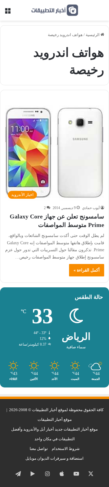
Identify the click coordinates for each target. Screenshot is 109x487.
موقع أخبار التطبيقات (55, 419)
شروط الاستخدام (66, 448)
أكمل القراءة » (87, 270)
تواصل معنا (39, 448)
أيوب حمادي (91, 208)
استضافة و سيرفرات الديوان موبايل (54, 458)
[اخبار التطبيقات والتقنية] (54, 10)
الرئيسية (93, 34)
